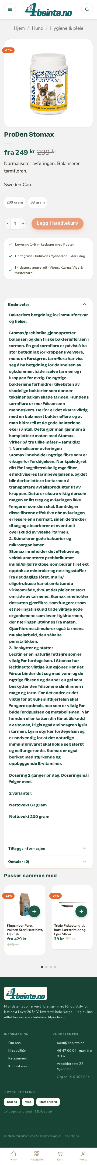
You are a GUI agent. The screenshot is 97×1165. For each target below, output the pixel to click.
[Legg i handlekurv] (81, 911)
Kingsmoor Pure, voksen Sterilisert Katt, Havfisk (25, 930)
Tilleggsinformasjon (26, 848)
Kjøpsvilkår (17, 1050)
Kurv (60, 1160)
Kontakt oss (17, 1066)
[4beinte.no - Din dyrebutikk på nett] (48, 9)
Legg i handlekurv (57, 223)
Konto (83, 1160)
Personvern (17, 1058)
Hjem (19, 28)
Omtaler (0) (18, 861)
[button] (10, 9)
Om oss (14, 1042)
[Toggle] (84, 304)
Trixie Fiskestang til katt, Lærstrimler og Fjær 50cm (70, 930)
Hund (37, 28)
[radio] (14, 202)
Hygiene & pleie (66, 28)
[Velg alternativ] (34, 911)
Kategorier (37, 1160)
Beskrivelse (19, 304)
